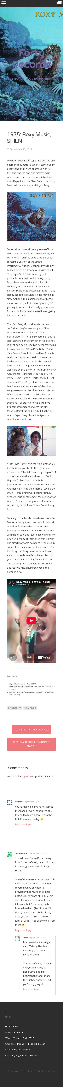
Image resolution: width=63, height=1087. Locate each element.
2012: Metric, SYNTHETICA (17, 1049)
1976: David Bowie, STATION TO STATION (32, 744)
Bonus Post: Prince (14, 1032)
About (8, 1016)
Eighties (38, 1071)
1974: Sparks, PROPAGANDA (31, 729)
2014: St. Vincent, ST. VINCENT (19, 1038)
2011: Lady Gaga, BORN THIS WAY (21, 1055)
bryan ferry (14, 707)
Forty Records (31, 58)
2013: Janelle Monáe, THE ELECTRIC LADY (25, 1043)
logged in (26, 776)
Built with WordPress (17, 1071)
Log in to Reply (23, 824)
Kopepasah (50, 1071)
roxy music (30, 707)
